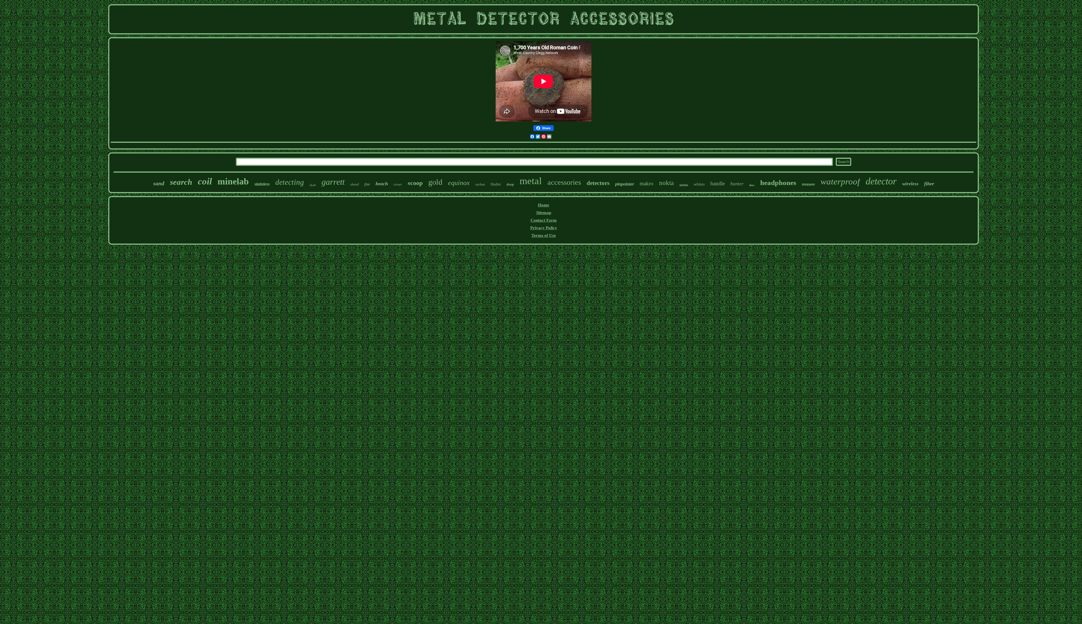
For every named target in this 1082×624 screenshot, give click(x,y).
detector (881, 181)
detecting (289, 182)
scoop (415, 182)
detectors (598, 183)
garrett (333, 181)
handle (717, 183)
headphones (778, 182)
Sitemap (543, 212)
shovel (354, 184)
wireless (910, 183)
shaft (313, 185)
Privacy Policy (543, 228)
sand (158, 183)
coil (205, 181)
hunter (737, 183)
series (683, 185)
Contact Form (544, 220)
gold (435, 182)
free (367, 184)
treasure (808, 184)
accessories (564, 182)
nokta (666, 182)
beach (382, 183)
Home (543, 205)
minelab (233, 181)
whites (699, 184)
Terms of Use (543, 235)
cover (398, 184)
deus (752, 185)
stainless (262, 184)
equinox (459, 182)
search (181, 181)
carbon (480, 184)
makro (646, 183)
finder (496, 184)
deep (510, 184)
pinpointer (624, 184)
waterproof (840, 181)
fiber (929, 183)
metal (531, 180)
